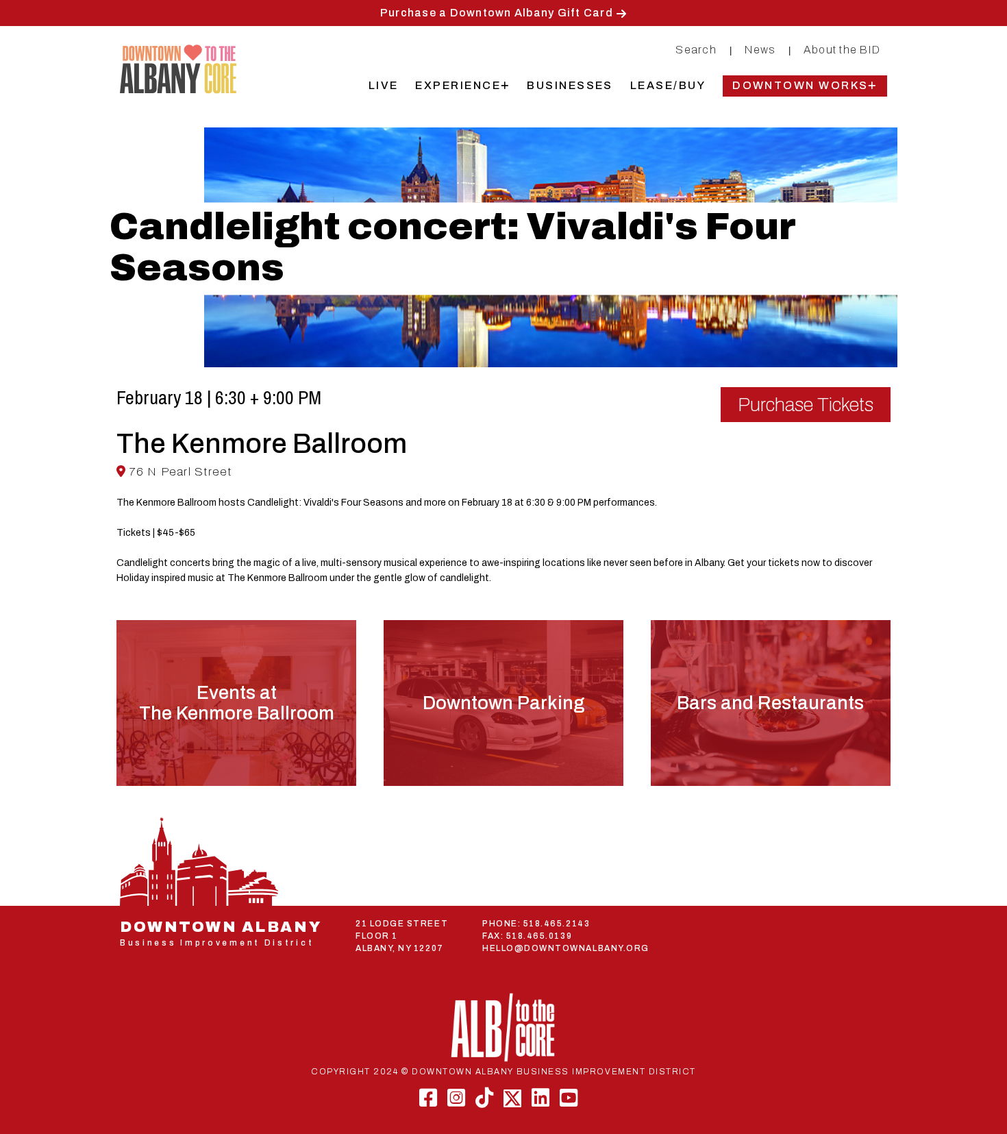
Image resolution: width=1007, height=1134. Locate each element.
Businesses (570, 85)
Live (384, 85)
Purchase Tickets (805, 404)
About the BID (842, 50)
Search (696, 50)
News (760, 50)
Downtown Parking (503, 703)
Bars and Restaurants (770, 703)
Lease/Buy (668, 85)
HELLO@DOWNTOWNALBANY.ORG (565, 948)
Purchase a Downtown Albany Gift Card (496, 13)
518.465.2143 (556, 923)
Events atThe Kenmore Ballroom (236, 703)
